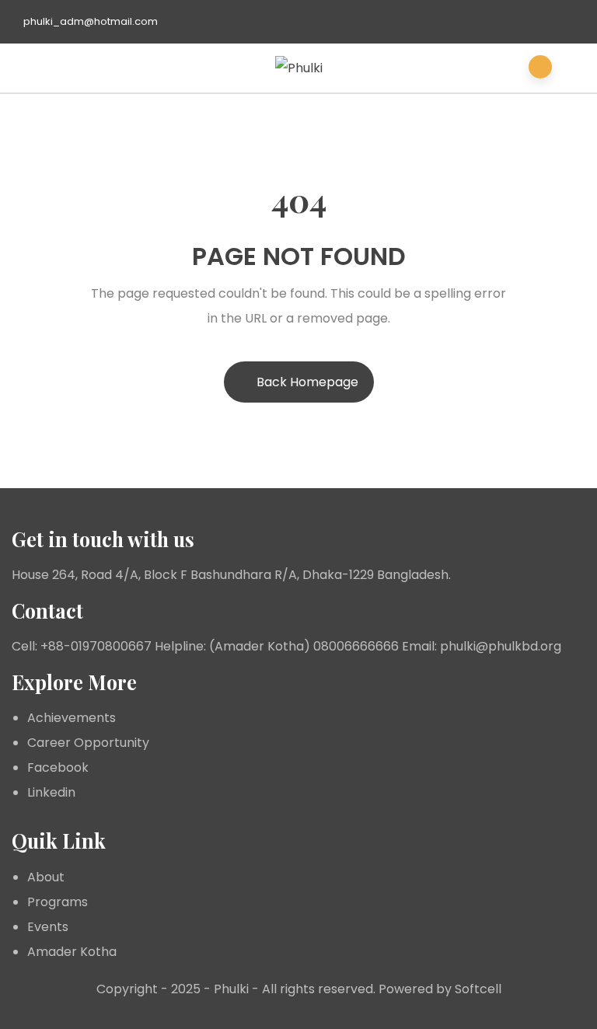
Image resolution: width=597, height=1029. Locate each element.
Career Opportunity (88, 743)
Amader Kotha (72, 952)
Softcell (478, 989)
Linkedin (51, 792)
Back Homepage (307, 382)
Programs (57, 902)
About (46, 877)
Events (47, 927)
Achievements (71, 718)
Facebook (58, 767)
